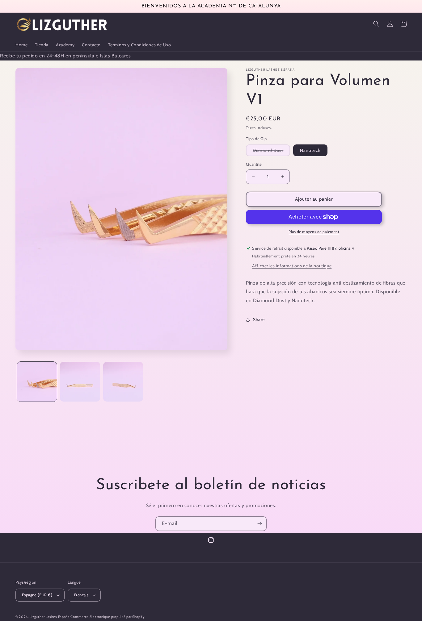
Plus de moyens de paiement (314, 231)
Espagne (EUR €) (37, 594)
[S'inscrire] (259, 523)
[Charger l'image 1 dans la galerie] (37, 382)
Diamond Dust (271, 151)
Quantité (254, 164)
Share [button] (258, 319)
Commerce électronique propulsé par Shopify (107, 617)
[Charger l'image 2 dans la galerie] (80, 382)
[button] (376, 24)
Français (81, 594)
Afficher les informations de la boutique (291, 266)
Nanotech (310, 150)
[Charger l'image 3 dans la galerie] (123, 382)
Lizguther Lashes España (50, 617)
